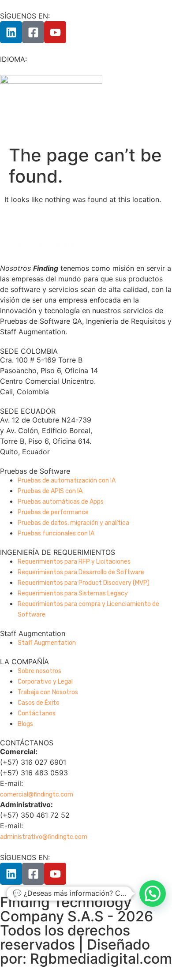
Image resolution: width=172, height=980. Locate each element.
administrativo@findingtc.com (43, 837)
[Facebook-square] (33, 32)
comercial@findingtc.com (36, 794)
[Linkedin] (11, 32)
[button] (152, 893)
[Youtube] (55, 32)
